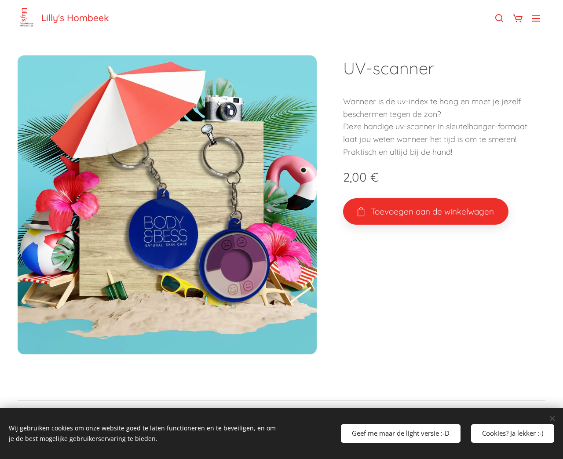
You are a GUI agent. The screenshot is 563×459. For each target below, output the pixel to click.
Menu (538, 18)
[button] (499, 18)
